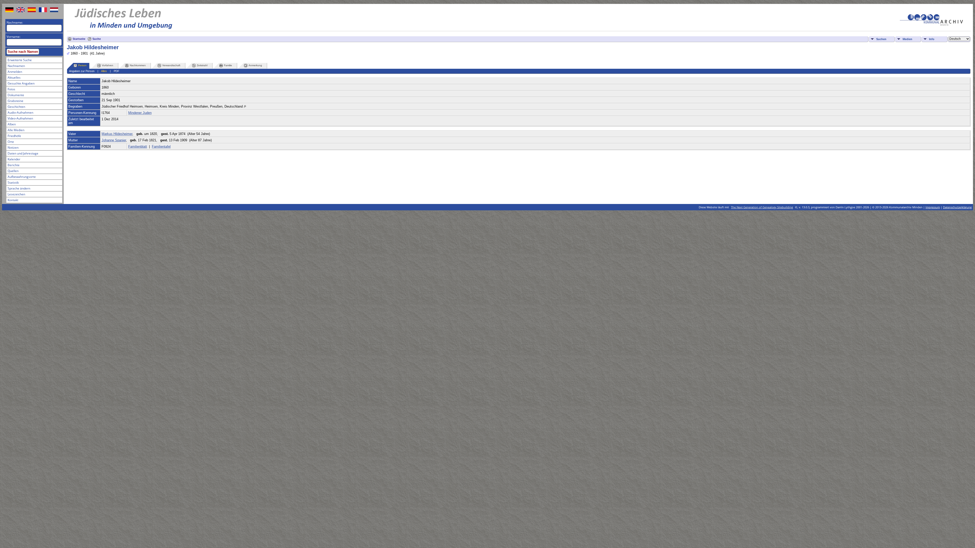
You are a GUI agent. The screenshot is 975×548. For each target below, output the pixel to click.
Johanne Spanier (114, 140)
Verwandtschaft (171, 65)
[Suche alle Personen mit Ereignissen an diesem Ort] (245, 106)
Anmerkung (255, 65)
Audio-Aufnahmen (20, 112)
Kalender (14, 159)
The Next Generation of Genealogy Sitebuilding (762, 207)
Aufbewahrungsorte (22, 177)
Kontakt (13, 200)
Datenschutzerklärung (957, 207)
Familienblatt (137, 146)
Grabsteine (15, 101)
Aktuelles (14, 77)
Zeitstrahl (202, 65)
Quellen (13, 171)
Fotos (11, 89)
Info (931, 39)
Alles (104, 71)
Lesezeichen (16, 194)
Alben (12, 124)
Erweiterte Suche (20, 60)
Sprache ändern (19, 188)
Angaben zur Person (81, 71)
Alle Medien (16, 130)
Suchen (881, 39)
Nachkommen (138, 65)
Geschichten (16, 107)
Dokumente (16, 95)
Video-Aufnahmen (20, 118)
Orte (11, 142)
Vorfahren (107, 65)
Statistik (13, 182)
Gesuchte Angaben (21, 83)
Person (82, 65)
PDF (116, 71)
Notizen (13, 147)
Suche (96, 38)
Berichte (14, 165)
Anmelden (15, 72)
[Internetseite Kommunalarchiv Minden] (931, 24)
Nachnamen (16, 66)
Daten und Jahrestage (23, 153)
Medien (907, 39)
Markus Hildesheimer (117, 134)
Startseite (79, 38)
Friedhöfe (14, 136)
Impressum (932, 207)
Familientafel (161, 146)
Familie (228, 65)
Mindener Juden (140, 113)
